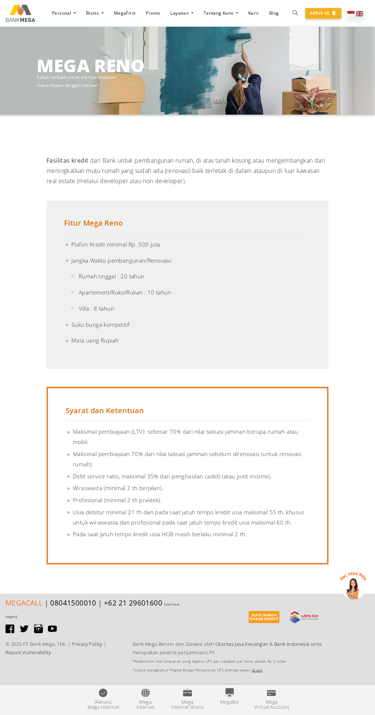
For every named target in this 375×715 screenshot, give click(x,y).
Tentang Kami (218, 13)
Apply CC (320, 13)
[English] (359, 13)
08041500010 (73, 602)
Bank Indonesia (291, 644)
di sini (257, 670)
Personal (62, 13)
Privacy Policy (87, 644)
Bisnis (93, 13)
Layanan (180, 13)
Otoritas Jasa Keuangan (241, 644)
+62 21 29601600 (133, 602)
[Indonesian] (350, 13)
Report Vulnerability (28, 652)
